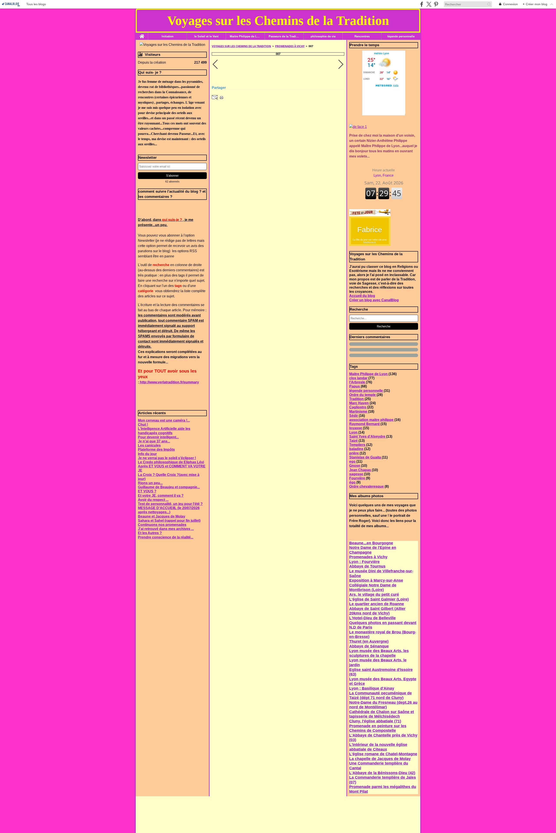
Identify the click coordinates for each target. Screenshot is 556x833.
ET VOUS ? (147, 491)
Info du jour (147, 454)
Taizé (354, 440)
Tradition (357, 399)
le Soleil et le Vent (206, 36)
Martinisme (358, 411)
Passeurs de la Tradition (284, 36)
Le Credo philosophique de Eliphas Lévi (171, 462)
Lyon (353, 432)
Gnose (355, 465)
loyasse (356, 428)
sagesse (356, 474)
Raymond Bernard (365, 424)
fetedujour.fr (369, 241)
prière (354, 453)
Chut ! (143, 424)
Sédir (354, 415)
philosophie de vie (323, 36)
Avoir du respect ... (153, 500)
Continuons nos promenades (162, 525)
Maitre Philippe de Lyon (245, 36)
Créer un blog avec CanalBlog (374, 300)
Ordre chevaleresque (367, 486)
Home (141, 34)
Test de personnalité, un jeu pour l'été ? (170, 504)
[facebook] (421, 4)
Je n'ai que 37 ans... (154, 441)
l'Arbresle (357, 382)
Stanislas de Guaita (365, 457)
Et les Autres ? (150, 533)
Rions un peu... (150, 483)
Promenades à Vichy (289, 46)
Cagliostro (358, 407)
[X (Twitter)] (429, 4)
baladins (356, 449)
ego (352, 461)
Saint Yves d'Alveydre (367, 436)
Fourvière (357, 478)
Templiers (357, 445)
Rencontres (362, 36)
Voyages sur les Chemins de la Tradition (241, 46)
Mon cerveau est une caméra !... (164, 420)
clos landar (358, 378)
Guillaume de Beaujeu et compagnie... (169, 487)
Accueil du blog (362, 296)
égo (352, 482)
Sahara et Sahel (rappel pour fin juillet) (169, 520)
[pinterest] (436, 4)
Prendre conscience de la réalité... (165, 537)
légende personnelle (401, 36)
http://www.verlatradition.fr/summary (169, 382)
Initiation (168, 36)
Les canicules (149, 445)
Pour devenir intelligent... (158, 437)
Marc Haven (359, 403)
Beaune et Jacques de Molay (161, 516)
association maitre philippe (371, 420)
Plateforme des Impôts (156, 449)
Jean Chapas (360, 470)
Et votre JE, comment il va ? (161, 495)
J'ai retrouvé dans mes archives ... (166, 529)
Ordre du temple (363, 395)
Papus (355, 386)
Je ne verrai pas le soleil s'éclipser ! (167, 458)
